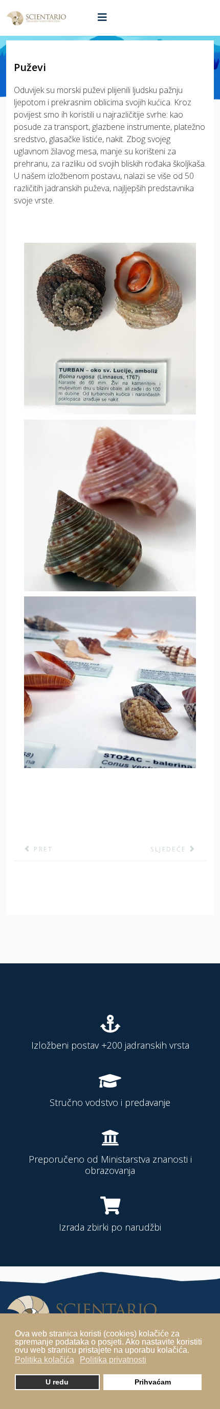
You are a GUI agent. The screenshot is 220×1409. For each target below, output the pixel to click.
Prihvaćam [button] (153, 1382)
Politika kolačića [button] (44, 1359)
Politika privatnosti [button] (113, 1359)
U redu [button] (57, 1382)
